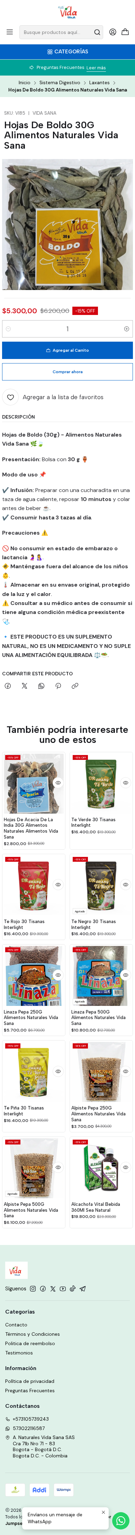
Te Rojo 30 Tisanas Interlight (24, 924)
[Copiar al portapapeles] (75, 686)
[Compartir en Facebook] (8, 686)
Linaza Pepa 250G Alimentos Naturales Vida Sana (31, 1017)
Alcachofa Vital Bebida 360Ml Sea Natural (95, 1207)
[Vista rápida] (58, 782)
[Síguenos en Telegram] (82, 1288)
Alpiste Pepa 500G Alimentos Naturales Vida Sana (31, 1210)
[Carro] (125, 32)
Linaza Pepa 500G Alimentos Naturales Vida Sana (98, 1017)
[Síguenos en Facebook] (42, 1288)
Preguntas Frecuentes (30, 1390)
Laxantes (99, 82)
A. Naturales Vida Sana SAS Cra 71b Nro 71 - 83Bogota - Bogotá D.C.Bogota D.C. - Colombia (44, 1446)
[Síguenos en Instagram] (32, 1288)
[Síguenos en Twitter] (53, 1288)
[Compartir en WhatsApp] (41, 686)
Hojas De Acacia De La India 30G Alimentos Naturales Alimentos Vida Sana (31, 828)
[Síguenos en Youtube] (63, 1288)
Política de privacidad (29, 1381)
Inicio (24, 82)
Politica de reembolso (30, 1343)
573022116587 (29, 1428)
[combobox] (61, 32)
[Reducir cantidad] (8, 329)
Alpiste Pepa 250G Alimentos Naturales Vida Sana (98, 1113)
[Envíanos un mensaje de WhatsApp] (120, 1520)
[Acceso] (112, 32)
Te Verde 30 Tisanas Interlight (93, 822)
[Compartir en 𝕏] (24, 686)
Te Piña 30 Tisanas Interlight (24, 1110)
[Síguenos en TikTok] (72, 1288)
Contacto (16, 1325)
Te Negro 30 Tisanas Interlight (93, 924)
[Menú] (9, 32)
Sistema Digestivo (59, 82)
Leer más (96, 68)
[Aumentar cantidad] (127, 329)
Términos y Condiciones (32, 1334)
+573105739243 (31, 1419)
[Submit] (97, 32)
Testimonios (19, 1353)
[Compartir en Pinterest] (58, 686)
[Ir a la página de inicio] (67, 12)
